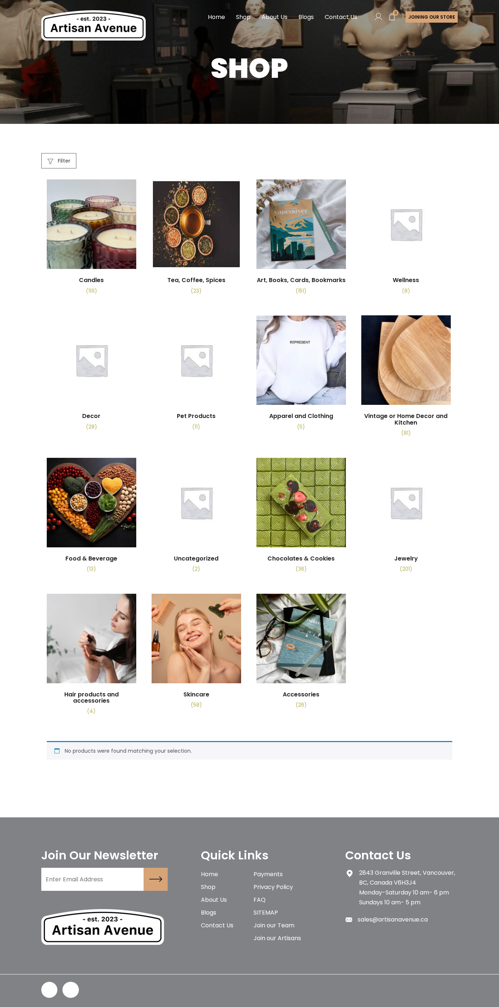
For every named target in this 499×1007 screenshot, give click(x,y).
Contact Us (341, 17)
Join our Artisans (277, 938)
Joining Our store (431, 17)
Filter (63, 160)
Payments (268, 874)
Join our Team (274, 925)
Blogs (306, 17)
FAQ (260, 900)
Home (216, 17)
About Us (274, 17)
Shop (243, 17)
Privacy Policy (273, 887)
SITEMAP (266, 912)
